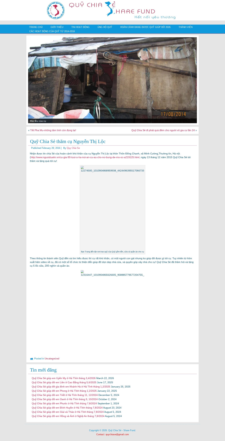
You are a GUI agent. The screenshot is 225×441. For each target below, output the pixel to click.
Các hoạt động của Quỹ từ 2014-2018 (52, 31)
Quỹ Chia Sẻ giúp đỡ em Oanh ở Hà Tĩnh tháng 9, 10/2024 (65, 399)
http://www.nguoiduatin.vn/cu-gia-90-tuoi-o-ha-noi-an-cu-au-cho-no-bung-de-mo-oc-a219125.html (85, 157)
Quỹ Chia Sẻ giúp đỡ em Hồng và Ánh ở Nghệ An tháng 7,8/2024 (68, 416)
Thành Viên (185, 27)
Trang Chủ (36, 27)
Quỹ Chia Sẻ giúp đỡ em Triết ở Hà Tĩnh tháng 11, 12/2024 (65, 395)
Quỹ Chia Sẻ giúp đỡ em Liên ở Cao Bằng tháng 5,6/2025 (64, 382)
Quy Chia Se (73, 148)
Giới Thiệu (57, 27)
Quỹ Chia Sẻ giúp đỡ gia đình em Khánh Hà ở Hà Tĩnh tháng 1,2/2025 (71, 386)
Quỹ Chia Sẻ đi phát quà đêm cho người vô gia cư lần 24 (163, 130)
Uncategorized (52, 358)
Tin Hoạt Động (80, 27)
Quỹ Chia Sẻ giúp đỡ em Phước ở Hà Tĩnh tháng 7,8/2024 (64, 403)
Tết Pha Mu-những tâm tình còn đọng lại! (53, 130)
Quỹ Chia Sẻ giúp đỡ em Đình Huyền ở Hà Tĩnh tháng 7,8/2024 (67, 407)
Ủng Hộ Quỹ (105, 27)
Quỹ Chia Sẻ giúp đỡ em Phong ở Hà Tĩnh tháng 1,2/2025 (64, 390)
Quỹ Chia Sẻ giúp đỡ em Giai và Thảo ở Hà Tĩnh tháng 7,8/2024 (68, 411)
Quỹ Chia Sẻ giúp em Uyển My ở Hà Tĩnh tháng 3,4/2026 (64, 378)
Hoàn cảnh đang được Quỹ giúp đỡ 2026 (145, 27)
